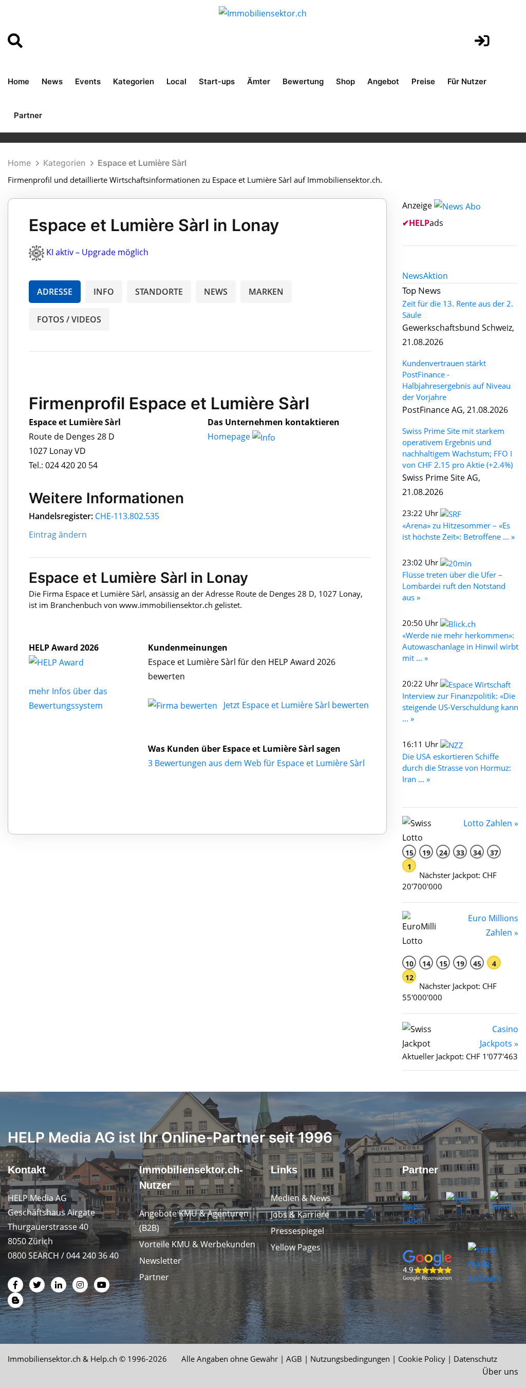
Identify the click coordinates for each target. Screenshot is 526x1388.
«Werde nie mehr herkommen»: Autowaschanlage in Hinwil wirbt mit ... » (460, 646)
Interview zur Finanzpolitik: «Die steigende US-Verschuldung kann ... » (460, 707)
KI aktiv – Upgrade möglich (97, 252)
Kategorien (133, 81)
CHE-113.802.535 (127, 516)
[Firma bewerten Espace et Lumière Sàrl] (183, 705)
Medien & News (301, 1198)
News (52, 81)
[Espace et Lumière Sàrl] (67, 662)
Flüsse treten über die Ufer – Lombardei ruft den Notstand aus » (453, 585)
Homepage (230, 436)
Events (88, 81)
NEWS (216, 291)
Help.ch (103, 1359)
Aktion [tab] (435, 275)
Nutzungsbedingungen (350, 1359)
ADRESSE (54, 291)
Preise (423, 81)
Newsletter (160, 1260)
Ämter (258, 81)
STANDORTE (159, 291)
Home (18, 81)
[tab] (412, 275)
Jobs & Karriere (300, 1214)
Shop (345, 81)
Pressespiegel (297, 1231)
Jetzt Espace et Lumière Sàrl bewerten (296, 705)
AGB (294, 1359)
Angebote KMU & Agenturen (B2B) (194, 1220)
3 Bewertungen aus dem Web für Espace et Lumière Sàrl (256, 763)
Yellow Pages (296, 1247)
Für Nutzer (466, 81)
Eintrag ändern (58, 534)
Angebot (383, 81)
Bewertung (303, 81)
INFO (103, 291)
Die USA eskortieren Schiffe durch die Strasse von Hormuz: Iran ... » (456, 767)
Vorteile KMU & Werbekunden (197, 1244)
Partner (28, 115)
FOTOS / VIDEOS (69, 319)
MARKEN (266, 291)
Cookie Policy (421, 1359)
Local (176, 81)
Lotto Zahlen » (490, 823)
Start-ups (217, 81)
